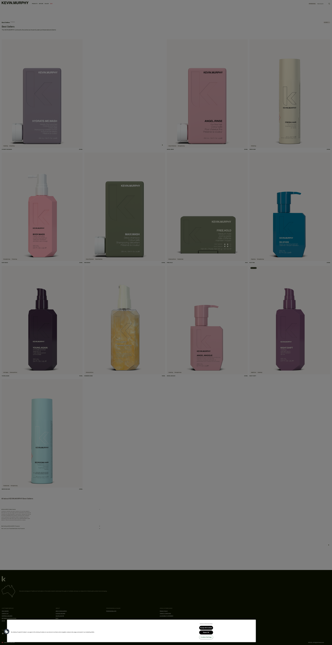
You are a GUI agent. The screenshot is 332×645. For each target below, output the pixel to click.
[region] (131, 631)
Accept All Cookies (206, 628)
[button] (6, 631)
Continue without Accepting (206, 623)
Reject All (206, 632)
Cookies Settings (206, 637)
